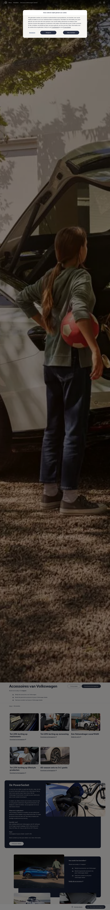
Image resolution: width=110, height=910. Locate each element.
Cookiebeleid (55, 27)
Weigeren (48, 32)
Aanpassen (32, 32)
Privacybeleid (67, 27)
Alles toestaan (71, 32)
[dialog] (55, 455)
